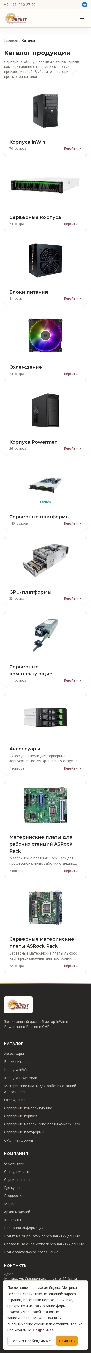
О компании (14, 1163)
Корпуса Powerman (20, 1077)
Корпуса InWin (16, 1069)
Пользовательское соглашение (31, 1252)
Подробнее (43, 1330)
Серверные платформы (24, 1132)
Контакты (12, 1219)
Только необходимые (31, 1340)
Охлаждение (15, 1099)
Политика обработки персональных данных (42, 1236)
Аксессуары (14, 1053)
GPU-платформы (18, 1140)
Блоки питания (17, 1061)
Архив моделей (17, 1211)
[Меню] (82, 18)
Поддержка (14, 1195)
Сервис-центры (17, 1179)
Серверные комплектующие (28, 1107)
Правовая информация (24, 1227)
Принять (67, 1340)
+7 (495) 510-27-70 (19, 4)
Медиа (9, 1203)
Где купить (13, 1187)
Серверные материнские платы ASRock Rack (42, 1124)
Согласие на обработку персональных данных (44, 1244)
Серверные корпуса (21, 1116)
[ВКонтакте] (84, 4)
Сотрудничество (18, 1171)
